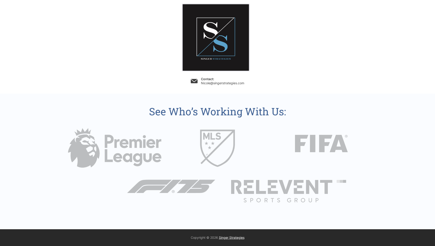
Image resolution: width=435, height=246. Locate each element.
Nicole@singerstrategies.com (222, 83)
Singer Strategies (231, 237)
